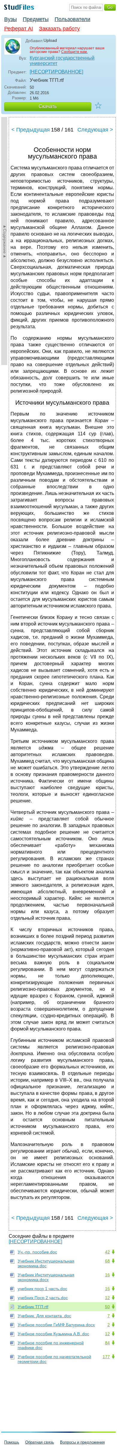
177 (106, 1356)
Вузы (10, 19)
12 (107, 1297)
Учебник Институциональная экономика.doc (46, 1263)
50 (107, 1306)
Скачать (48, 106)
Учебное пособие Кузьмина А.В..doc (53, 1333)
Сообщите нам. (74, 52)
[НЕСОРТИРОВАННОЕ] (56, 71)
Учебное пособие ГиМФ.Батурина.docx (56, 1324)
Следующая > (95, 130)
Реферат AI (18, 29)
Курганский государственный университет (62, 60)
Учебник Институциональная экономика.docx (46, 1277)
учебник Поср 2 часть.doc (43, 1297)
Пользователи (72, 19)
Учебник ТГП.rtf (33, 1306)
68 (107, 1261)
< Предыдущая (30, 130)
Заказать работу (59, 29)
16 (107, 1274)
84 (107, 1342)
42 (107, 1252)
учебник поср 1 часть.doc (42, 1288)
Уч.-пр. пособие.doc (37, 1252)
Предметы (36, 19)
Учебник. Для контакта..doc (44, 1315)
